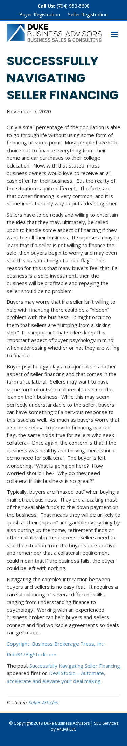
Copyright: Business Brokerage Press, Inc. (56, 643)
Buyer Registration (39, 14)
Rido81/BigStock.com (31, 654)
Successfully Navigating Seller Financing (74, 665)
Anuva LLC (66, 729)
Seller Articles (43, 702)
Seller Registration (88, 14)
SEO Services (106, 723)
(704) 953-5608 (73, 6)
